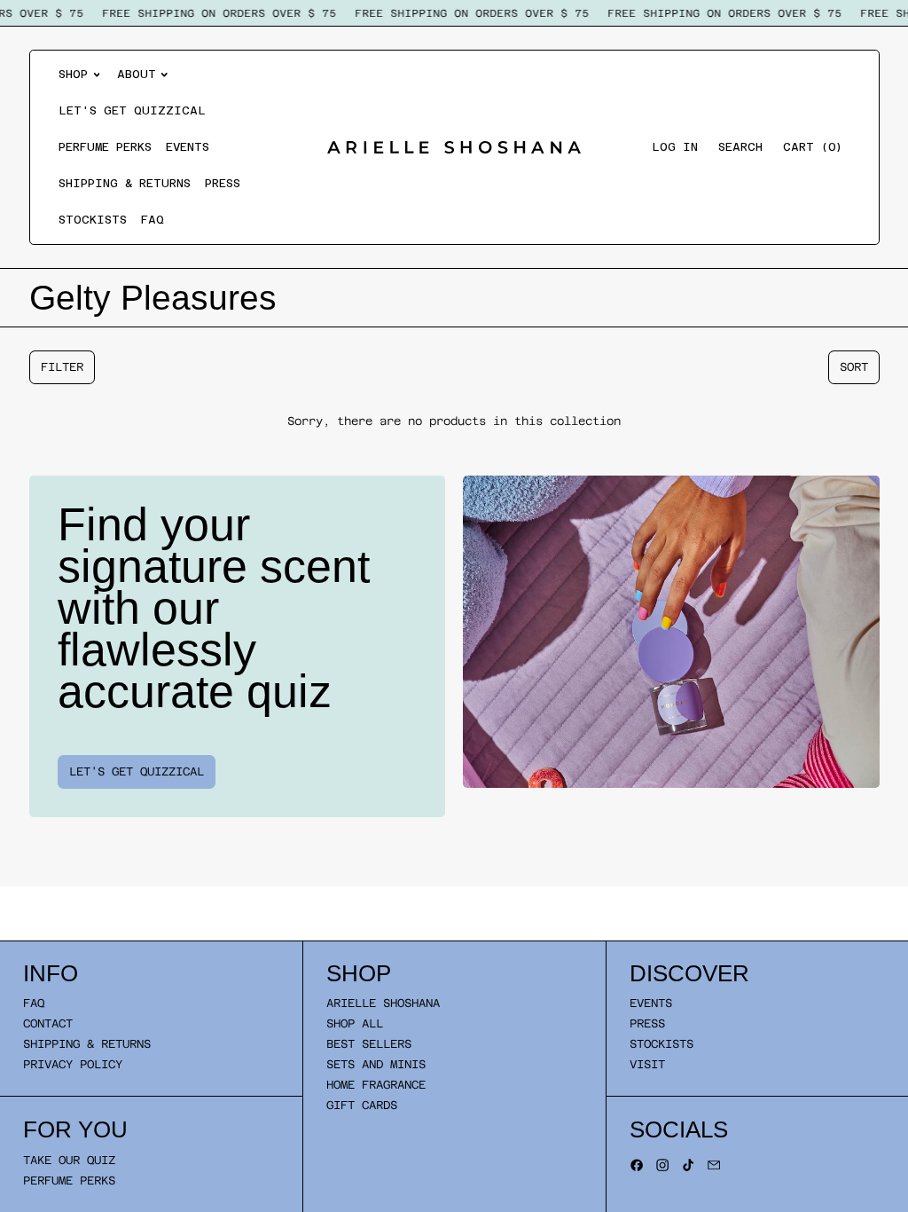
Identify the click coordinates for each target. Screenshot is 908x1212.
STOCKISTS (661, 1044)
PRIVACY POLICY (72, 1064)
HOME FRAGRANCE (376, 1084)
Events (187, 146)
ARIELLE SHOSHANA (383, 1003)
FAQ (152, 219)
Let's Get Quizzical (132, 110)
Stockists (93, 219)
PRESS (647, 1023)
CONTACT (48, 1023)
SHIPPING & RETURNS (87, 1044)
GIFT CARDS (361, 1105)
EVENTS (651, 1003)
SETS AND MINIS (376, 1064)
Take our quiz (69, 1160)
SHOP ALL (354, 1023)
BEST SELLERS (368, 1044)
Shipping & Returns (125, 183)
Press (222, 183)
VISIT (647, 1064)
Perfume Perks (105, 146)
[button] (740, 148)
